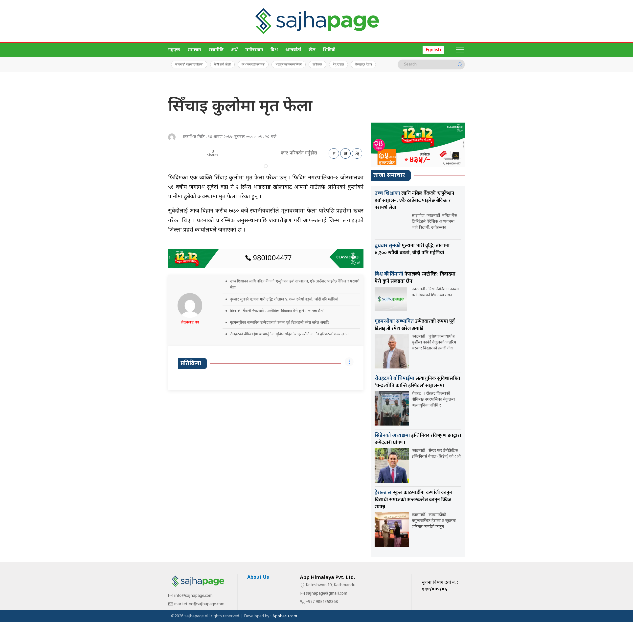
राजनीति (216, 50)
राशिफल (317, 64)
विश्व (274, 50)
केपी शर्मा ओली (222, 64)
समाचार (194, 50)
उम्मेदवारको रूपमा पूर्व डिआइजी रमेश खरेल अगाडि (415, 325)
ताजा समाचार (389, 175)
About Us (258, 578)
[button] (460, 50)
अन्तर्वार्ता (293, 50)
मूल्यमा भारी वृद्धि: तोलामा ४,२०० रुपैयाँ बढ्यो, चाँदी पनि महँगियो (412, 249)
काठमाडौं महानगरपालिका (189, 64)
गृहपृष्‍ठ (174, 50)
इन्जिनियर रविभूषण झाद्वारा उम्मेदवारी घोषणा (418, 439)
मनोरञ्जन (254, 50)
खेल (312, 50)
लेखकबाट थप (190, 322)
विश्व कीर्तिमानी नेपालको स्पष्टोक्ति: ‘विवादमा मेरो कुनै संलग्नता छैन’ (276, 310)
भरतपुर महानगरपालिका (288, 64)
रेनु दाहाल (338, 64)
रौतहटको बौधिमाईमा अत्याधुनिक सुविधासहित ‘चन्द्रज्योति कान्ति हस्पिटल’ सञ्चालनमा (289, 333)
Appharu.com (284, 616)
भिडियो (329, 50)
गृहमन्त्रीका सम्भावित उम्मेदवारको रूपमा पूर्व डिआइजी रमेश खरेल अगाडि (279, 322)
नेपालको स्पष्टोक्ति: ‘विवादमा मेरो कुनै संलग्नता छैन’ (415, 277)
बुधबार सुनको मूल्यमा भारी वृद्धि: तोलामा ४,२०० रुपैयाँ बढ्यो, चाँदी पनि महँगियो (284, 299)
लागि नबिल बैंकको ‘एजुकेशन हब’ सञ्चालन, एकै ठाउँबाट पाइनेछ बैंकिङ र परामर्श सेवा (414, 200)
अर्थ (234, 50)
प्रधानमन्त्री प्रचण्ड (253, 64)
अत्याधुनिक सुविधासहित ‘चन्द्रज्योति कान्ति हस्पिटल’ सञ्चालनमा (417, 382)
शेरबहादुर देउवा (363, 64)
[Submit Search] (460, 64)
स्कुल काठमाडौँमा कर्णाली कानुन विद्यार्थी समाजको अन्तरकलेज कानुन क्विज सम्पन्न (413, 499)
